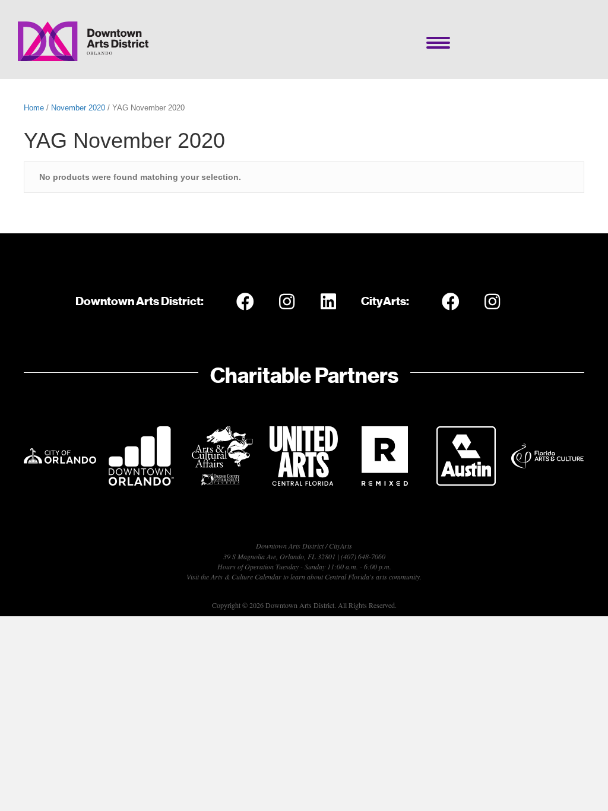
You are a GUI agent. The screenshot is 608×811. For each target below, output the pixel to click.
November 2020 (78, 107)
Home (34, 107)
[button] (245, 301)
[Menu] (438, 43)
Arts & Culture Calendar (246, 576)
